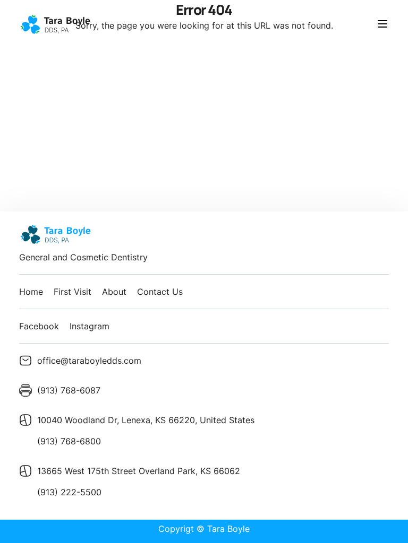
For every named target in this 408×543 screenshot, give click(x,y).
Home (31, 291)
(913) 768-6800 (69, 441)
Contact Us (160, 291)
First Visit (72, 291)
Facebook (39, 326)
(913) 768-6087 (68, 390)
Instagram (89, 326)
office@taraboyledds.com (89, 360)
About (114, 291)
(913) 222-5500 (69, 492)
